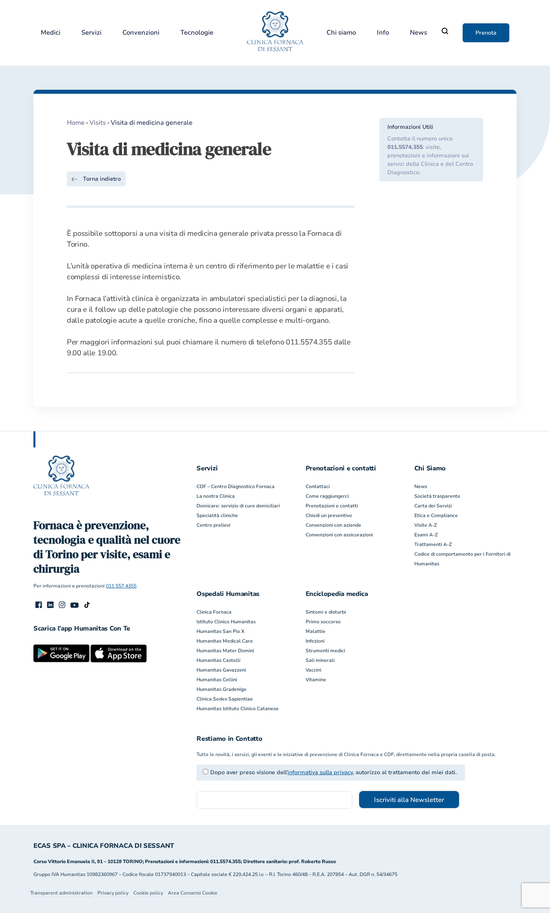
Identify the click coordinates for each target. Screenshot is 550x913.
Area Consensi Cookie (192, 893)
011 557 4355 (121, 586)
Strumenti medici (325, 650)
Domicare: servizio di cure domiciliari (238, 506)
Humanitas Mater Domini (225, 650)
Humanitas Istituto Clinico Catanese (237, 708)
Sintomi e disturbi (326, 612)
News (418, 33)
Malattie (315, 631)
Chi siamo (341, 33)
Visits (97, 122)
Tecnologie (196, 33)
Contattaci (318, 486)
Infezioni (315, 641)
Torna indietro (102, 179)
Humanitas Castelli (218, 660)
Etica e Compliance (436, 515)
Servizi (91, 33)
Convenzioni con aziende (333, 525)
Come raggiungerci (327, 496)
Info (383, 33)
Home (76, 122)
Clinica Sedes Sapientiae (224, 699)
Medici (50, 33)
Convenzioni (140, 33)
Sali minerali (320, 660)
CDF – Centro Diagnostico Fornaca (235, 486)
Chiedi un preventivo (329, 515)
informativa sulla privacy (320, 772)
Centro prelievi (213, 525)
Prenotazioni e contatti (332, 506)
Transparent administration (61, 893)
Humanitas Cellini (216, 679)
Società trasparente (437, 496)
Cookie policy (148, 893)
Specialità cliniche (217, 515)
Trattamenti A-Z (433, 544)
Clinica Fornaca (214, 612)
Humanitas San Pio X (220, 631)
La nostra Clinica (215, 496)
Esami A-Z (426, 535)
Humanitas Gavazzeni (221, 670)
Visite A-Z (425, 525)
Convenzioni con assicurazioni (339, 535)
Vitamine (316, 679)
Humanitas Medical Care (224, 641)
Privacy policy (112, 893)
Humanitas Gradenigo (221, 689)
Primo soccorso (323, 621)
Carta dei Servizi (433, 506)
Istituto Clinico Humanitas (226, 621)
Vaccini (313, 670)
